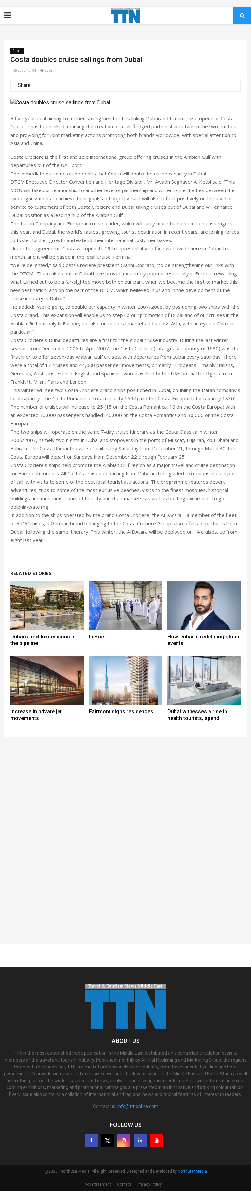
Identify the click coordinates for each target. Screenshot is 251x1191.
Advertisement (97, 1184)
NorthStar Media (192, 1171)
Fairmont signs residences (121, 711)
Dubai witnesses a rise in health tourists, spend (197, 714)
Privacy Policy (149, 1184)
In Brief (97, 637)
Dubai (17, 51)
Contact (124, 1184)
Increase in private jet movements (36, 714)
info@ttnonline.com (137, 1106)
